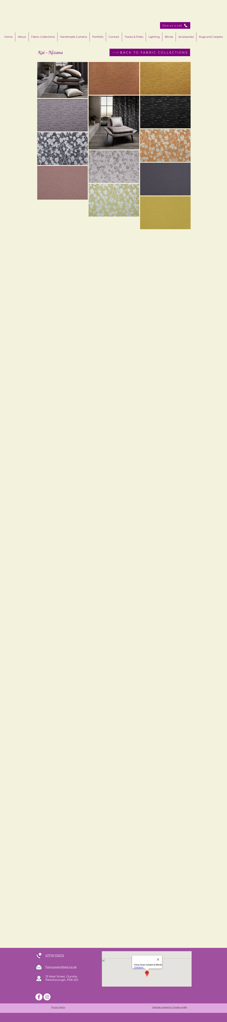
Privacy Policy (58, 1007)
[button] (186, 36)
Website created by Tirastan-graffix (169, 1007)
